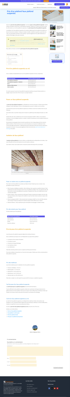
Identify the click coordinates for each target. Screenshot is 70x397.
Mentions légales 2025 (31, 390)
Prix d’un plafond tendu (13, 314)
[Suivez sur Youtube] (55, 388)
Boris (45, 22)
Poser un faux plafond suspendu (12, 59)
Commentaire (10, 345)
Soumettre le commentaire (58, 367)
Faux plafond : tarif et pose (13, 312)
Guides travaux (30, 4)
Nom (8, 358)
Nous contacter (30, 386)
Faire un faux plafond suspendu (15, 311)
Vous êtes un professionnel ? (32, 388)
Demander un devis (59, 4)
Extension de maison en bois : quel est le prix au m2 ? (60, 27)
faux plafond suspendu (24, 40)
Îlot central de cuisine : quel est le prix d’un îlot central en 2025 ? (60, 34)
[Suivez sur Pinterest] (57, 388)
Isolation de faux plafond (12, 61)
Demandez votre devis (15, 18)
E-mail (8, 361)
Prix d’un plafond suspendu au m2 (13, 56)
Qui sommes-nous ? (30, 384)
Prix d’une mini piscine (60, 46)
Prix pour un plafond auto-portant (15, 316)
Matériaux (50, 4)
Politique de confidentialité (32, 391)
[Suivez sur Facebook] (49, 388)
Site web (8, 365)
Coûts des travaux (40, 4)
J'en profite (46, 1)
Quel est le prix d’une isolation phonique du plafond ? (60, 41)
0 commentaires (54, 22)
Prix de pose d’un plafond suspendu (12, 63)
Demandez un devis (57, 61)
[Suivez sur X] (52, 388)
